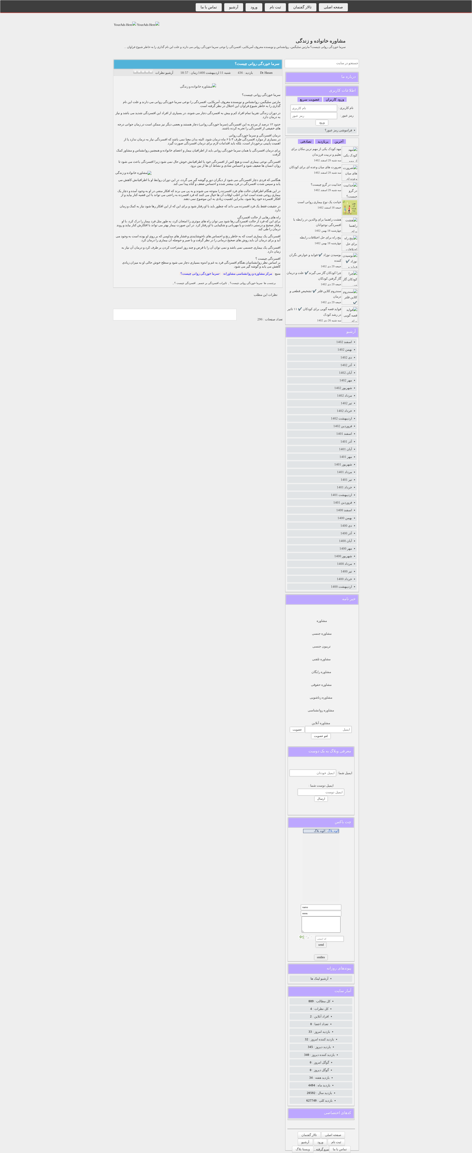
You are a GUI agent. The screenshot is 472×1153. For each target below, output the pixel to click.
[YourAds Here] (147, 25)
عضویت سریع (310, 99)
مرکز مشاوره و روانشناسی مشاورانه (247, 273)
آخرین (339, 141)
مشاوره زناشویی (321, 697)
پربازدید (323, 141)
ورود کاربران (335, 99)
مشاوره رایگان (321, 672)
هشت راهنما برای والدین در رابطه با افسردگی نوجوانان (317, 225)
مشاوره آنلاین (321, 723)
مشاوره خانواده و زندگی (321, 41)
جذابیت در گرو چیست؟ (326, 187)
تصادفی (305, 141)
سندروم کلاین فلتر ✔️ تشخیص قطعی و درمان (315, 296)
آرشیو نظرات (164, 73)
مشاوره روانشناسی (321, 710)
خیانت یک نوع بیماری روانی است (319, 204)
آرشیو (233, 7)
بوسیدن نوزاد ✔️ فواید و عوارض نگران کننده (315, 260)
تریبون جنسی (321, 646)
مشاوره (322, 621)
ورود (254, 7)
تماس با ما (209, 7)
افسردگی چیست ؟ (184, 283)
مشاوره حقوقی (321, 685)
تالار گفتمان (302, 7)
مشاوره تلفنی (321, 659)
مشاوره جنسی (322, 633)
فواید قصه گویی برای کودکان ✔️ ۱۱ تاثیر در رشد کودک (314, 314)
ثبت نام (275, 7)
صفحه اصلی (333, 7)
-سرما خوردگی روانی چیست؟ (200, 273)
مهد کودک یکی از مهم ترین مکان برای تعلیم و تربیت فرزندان (316, 154)
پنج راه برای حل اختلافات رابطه (320, 240)
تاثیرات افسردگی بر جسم (212, 283)
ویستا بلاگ (303, 1149)
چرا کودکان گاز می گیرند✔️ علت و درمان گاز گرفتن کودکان (314, 278)
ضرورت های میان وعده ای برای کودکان (315, 169)
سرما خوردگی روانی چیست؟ (257, 64)
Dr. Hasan (266, 73)
